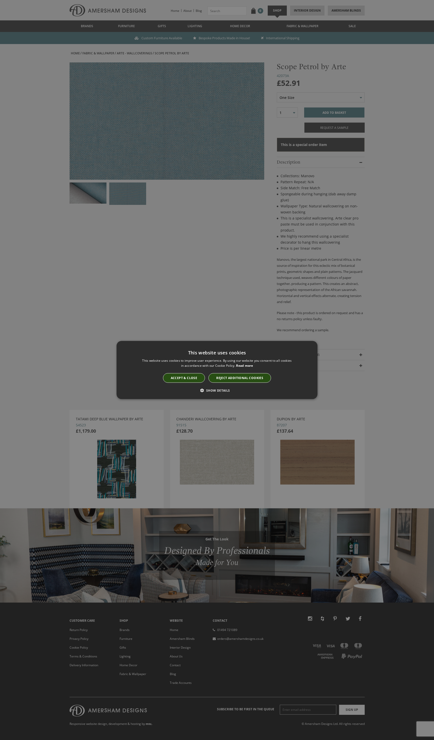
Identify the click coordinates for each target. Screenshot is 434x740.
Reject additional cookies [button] (239, 378)
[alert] (217, 370)
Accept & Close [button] (184, 378)
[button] (217, 390)
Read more (244, 365)
